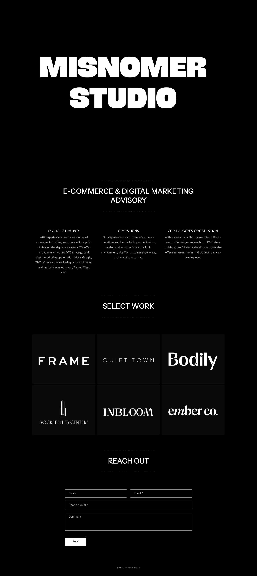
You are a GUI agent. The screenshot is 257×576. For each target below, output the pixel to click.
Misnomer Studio (132, 568)
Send (76, 541)
